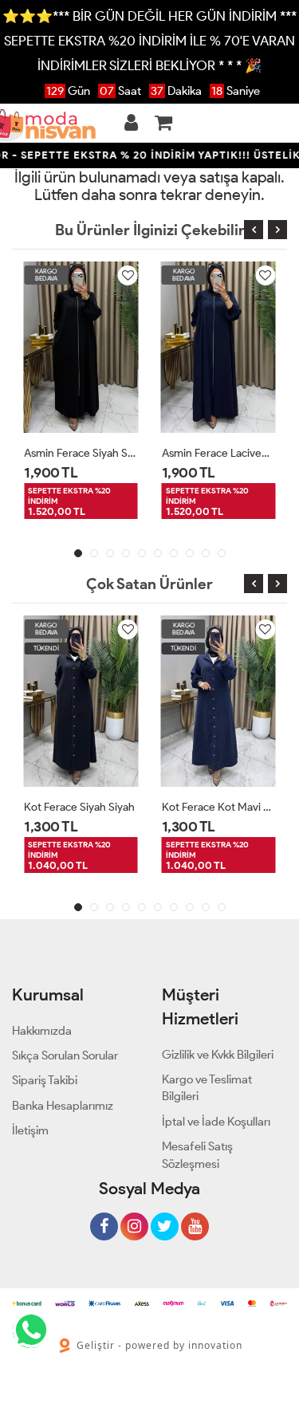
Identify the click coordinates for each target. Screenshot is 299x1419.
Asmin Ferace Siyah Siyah (81, 453)
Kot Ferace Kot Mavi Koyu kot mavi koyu (219, 807)
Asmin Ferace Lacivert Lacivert (219, 453)
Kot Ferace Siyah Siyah (79, 807)
